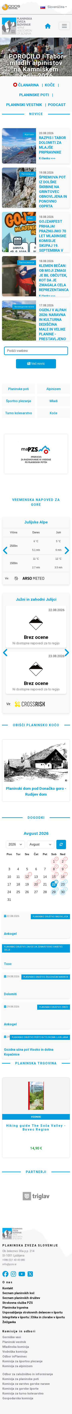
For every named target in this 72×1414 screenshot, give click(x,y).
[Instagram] (13, 1274)
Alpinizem (53, 389)
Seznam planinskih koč (18, 1293)
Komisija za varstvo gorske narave (26, 1384)
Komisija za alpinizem (17, 1366)
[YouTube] (21, 1274)
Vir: (7, 578)
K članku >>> (47, 158)
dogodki (36, 818)
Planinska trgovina (15, 1307)
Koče (50, 85)
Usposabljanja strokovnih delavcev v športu (32, 1312)
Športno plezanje (18, 401)
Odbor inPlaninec (14, 1356)
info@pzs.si (9, 1264)
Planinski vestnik (24, 104)
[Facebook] (5, 1274)
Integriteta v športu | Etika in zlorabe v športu (33, 1317)
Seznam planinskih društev (21, 1298)
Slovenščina (55, 7)
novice (36, 114)
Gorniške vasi (11, 1337)
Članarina (28, 85)
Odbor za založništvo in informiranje (27, 1374)
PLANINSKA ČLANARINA (36, 1116)
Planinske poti (34, 95)
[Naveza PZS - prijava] (13, 7)
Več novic (37, 364)
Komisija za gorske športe (20, 1388)
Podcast (57, 104)
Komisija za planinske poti (20, 1379)
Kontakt (7, 1288)
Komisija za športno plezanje (22, 1361)
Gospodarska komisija (17, 1398)
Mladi (54, 401)
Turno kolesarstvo (18, 413)
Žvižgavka (9, 1322)
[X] (30, 1274)
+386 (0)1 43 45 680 (13, 1259)
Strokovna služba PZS (17, 1303)
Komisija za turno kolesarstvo (23, 1393)
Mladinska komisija (15, 1347)
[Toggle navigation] (64, 26)
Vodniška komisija (14, 1351)
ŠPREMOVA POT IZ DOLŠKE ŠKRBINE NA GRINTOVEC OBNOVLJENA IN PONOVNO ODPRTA (53, 191)
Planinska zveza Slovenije (30, 1245)
